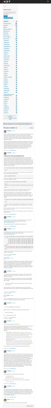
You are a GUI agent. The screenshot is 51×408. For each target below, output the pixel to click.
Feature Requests (11, 29)
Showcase (11, 34)
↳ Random (10, 97)
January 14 (14, 302)
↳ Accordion (10, 56)
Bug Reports (11, 31)
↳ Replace (10, 107)
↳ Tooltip (10, 71)
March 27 (13, 386)
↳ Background (10, 46)
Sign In (5, 16)
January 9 (13, 228)
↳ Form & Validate (10, 77)
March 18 (13, 320)
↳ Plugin (10, 82)
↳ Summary (10, 90)
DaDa (10, 255)
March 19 (13, 350)
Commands (11, 38)
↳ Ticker (10, 61)
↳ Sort (10, 73)
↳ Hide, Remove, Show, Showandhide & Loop (10, 95)
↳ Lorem (10, 112)
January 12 (12, 257)
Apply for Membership (8, 17)
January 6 (13, 152)
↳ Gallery (10, 52)
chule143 (10, 318)
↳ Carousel (10, 57)
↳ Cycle (10, 63)
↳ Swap (10, 110)
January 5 (13, 130)
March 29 (12, 399)
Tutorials (11, 33)
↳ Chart (10, 80)
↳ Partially (10, 88)
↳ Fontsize (10, 108)
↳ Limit (10, 92)
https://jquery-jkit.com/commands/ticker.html (14, 233)
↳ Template (10, 44)
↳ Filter (10, 75)
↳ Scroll (10, 86)
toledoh (8, 399)
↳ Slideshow (10, 50)
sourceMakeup (11, 36)
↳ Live (10, 103)
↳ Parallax (10, 59)
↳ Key (10, 105)
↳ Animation (10, 65)
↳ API (10, 84)
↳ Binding (10, 40)
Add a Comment (30, 405)
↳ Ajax (10, 79)
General (11, 25)
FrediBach (9, 130)
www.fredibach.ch (13, 150)
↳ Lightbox (10, 48)
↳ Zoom (10, 67)
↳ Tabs (10, 54)
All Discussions (11, 23)
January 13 (14, 271)
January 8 (13, 216)
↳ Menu (10, 69)
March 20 (13, 370)
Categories (6, 21)
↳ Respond (10, 42)
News (11, 27)
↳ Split (10, 101)
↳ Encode (10, 99)
